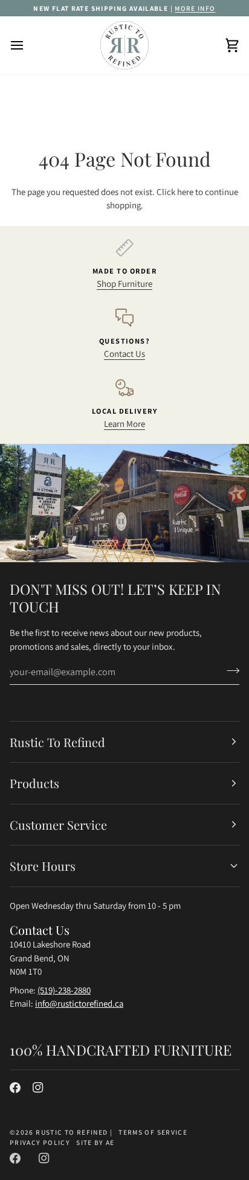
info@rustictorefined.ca (79, 1003)
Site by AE (95, 1142)
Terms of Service (152, 1132)
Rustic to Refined (72, 1132)
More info (195, 8)
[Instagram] (38, 1087)
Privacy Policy (40, 1142)
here (185, 191)
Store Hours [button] (43, 866)
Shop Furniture (124, 283)
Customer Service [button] (58, 824)
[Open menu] (28, 45)
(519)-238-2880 (64, 990)
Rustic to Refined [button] (57, 742)
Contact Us (124, 353)
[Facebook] (15, 1087)
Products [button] (34, 783)
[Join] (229, 670)
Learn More (124, 423)
